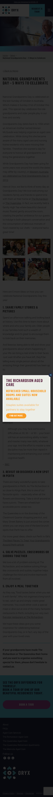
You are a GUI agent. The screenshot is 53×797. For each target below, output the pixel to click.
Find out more (16, 415)
